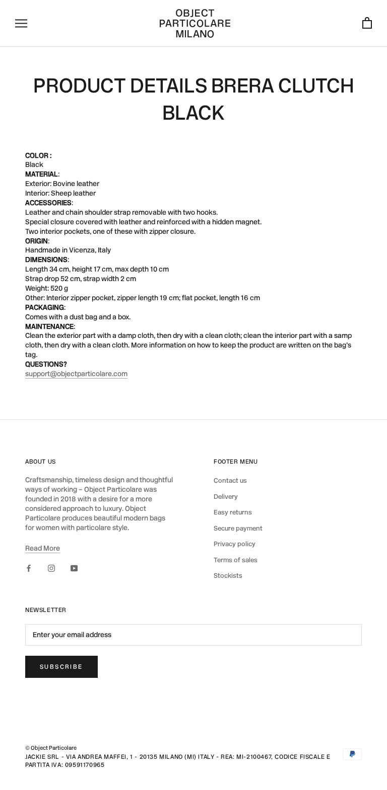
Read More (42, 548)
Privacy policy (234, 544)
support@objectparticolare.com (76, 374)
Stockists (228, 575)
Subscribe (61, 666)
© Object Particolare (51, 748)
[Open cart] (367, 23)
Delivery (226, 496)
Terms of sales (235, 560)
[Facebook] (28, 568)
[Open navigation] (21, 23)
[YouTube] (74, 568)
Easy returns (233, 512)
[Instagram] (51, 568)
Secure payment (238, 528)
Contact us (230, 480)
